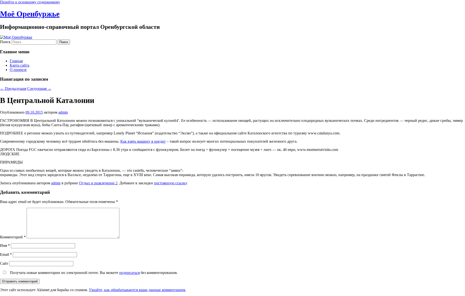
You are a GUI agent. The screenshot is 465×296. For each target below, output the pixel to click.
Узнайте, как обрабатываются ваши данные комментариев (137, 290)
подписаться (129, 273)
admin (63, 112)
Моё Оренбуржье (30, 13)
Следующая (39, 88)
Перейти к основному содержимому (30, 2)
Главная (16, 61)
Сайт (4, 263)
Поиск (5, 42)
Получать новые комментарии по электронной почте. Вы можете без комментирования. (93, 273)
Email (6, 254)
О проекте (18, 70)
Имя (5, 245)
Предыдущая (13, 88)
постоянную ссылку (170, 183)
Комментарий (13, 237)
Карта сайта (19, 65)
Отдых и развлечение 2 (98, 183)
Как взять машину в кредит (143, 141)
